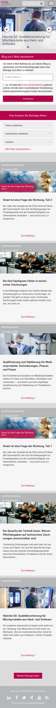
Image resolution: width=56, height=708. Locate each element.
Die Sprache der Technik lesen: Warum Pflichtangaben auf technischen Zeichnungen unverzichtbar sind (27, 534)
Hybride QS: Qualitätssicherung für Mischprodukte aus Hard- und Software (27, 617)
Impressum (15, 691)
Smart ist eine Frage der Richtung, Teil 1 (27, 446)
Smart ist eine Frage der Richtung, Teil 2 (27, 200)
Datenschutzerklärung (33, 84)
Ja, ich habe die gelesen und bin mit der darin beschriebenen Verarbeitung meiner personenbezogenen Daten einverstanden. (28, 88)
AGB (23, 691)
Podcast (42, 691)
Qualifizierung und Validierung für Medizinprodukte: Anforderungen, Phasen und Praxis (28, 365)
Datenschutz (31, 691)
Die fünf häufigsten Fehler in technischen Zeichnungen (25, 282)
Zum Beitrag (27, 235)
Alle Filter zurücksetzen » (18, 149)
